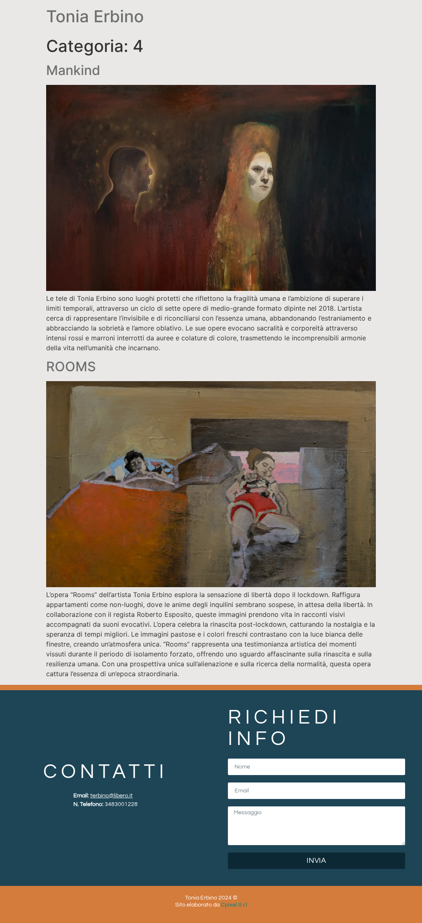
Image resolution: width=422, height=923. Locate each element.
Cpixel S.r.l (234, 905)
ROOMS (71, 366)
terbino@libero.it (111, 796)
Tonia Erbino (95, 16)
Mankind (73, 70)
